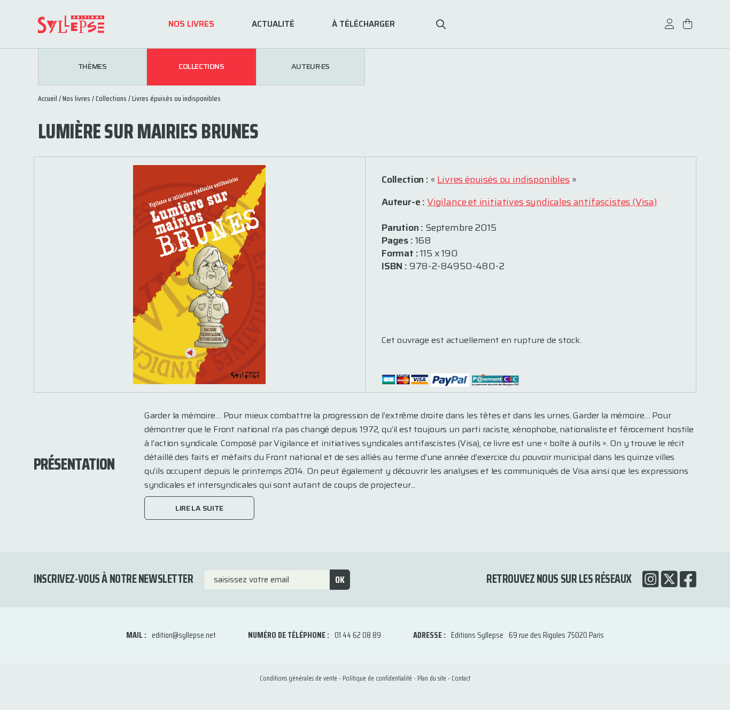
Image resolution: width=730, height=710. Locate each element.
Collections (201, 66)
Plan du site (431, 678)
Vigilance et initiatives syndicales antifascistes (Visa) (542, 201)
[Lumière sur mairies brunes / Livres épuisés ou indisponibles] (199, 273)
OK (340, 579)
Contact (461, 678)
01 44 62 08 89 (358, 635)
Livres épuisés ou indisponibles (176, 98)
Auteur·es (310, 66)
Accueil (47, 98)
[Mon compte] (669, 29)
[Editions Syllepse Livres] (87, 24)
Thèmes (92, 66)
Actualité (273, 24)
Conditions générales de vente (298, 678)
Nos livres (191, 24)
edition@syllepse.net (184, 635)
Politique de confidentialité (377, 678)
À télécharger (363, 24)
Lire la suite (199, 508)
